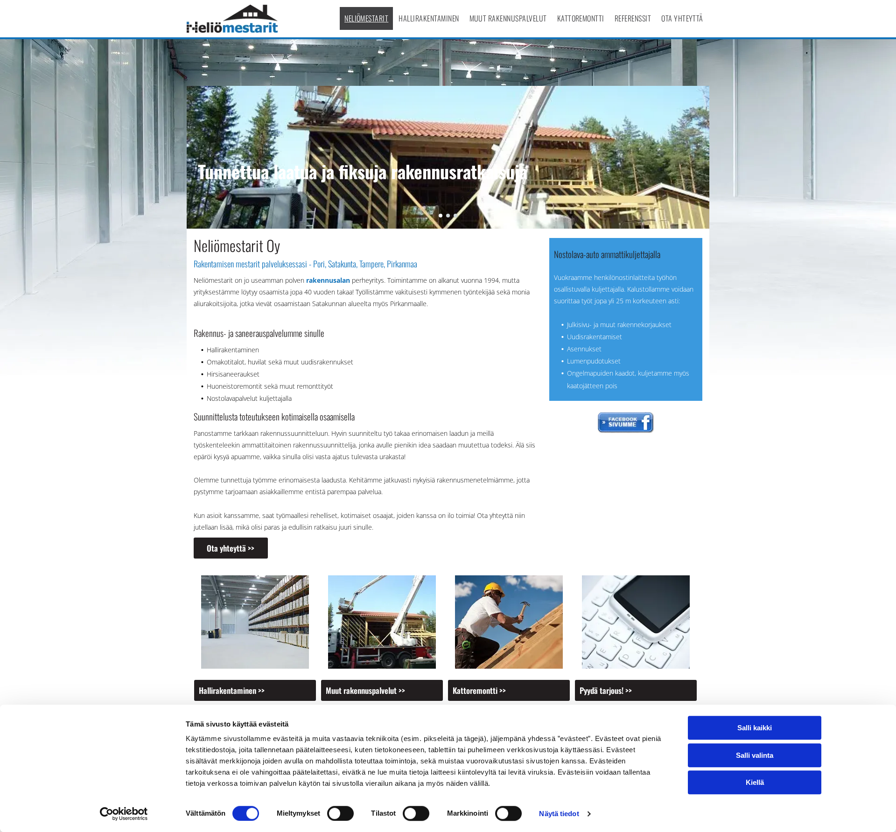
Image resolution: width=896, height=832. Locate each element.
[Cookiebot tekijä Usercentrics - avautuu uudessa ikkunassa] (124, 814)
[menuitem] (367, 18)
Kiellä (755, 782)
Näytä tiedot (559, 814)
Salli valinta (754, 755)
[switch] (340, 813)
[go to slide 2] (448, 215)
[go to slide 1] (440, 215)
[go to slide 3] (455, 215)
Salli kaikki (754, 728)
